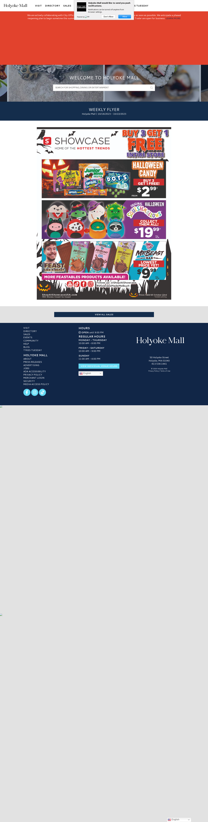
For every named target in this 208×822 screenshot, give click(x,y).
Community (30, 340)
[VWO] (88, 17)
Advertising (31, 365)
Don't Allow (108, 16)
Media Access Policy (36, 384)
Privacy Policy (32, 374)
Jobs (26, 368)
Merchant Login (33, 377)
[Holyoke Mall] (159, 340)
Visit (26, 327)
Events (27, 337)
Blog (26, 347)
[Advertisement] (104, 41)
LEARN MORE (173, 18)
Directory (30, 331)
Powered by (81, 17)
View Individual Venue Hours (99, 366)
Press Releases (32, 361)
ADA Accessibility (34, 371)
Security (29, 381)
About (27, 358)
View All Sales (104, 314)
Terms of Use (165, 371)
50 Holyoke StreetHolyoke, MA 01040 (159, 359)
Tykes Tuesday (32, 350)
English (87, 373)
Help (26, 343)
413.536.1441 (159, 363)
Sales (26, 334)
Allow (124, 16)
